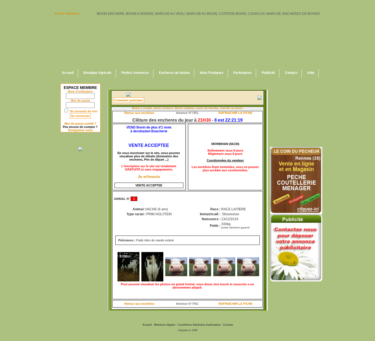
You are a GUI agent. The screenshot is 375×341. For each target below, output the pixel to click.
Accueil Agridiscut (66, 13)
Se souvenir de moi (83, 111)
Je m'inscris (149, 176)
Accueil (68, 73)
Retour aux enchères (139, 112)
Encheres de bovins (174, 73)
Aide (310, 73)
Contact (291, 73)
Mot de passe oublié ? (80, 123)
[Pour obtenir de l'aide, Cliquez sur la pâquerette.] (128, 95)
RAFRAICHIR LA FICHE (235, 112)
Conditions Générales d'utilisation (199, 324)
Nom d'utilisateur (80, 91)
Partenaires (242, 73)
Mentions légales (164, 324)
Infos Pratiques (211, 73)
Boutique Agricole (97, 73)
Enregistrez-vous (80, 130)
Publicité (268, 73)
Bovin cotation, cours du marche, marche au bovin (209, 108)
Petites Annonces (135, 73)
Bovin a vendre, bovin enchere (152, 108)
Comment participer (128, 100)
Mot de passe (80, 100)
